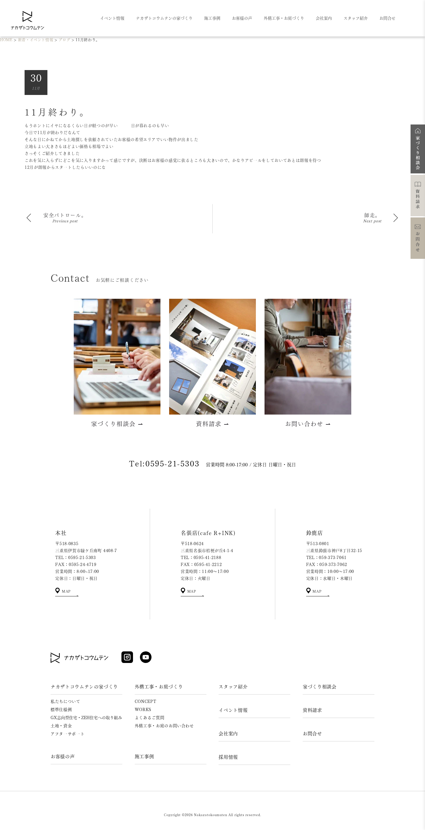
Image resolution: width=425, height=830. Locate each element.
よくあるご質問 (150, 718)
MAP (65, 591)
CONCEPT (145, 701)
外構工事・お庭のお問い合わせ (164, 726)
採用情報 (228, 757)
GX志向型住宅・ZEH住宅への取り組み (86, 718)
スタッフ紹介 (233, 686)
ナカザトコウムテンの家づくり (84, 686)
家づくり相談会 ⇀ (117, 424)
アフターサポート (67, 734)
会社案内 (228, 733)
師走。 (372, 215)
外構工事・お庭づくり (159, 686)
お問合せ (312, 733)
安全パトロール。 (65, 215)
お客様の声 (63, 756)
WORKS (143, 710)
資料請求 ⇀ (212, 424)
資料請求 (312, 710)
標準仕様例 (61, 710)
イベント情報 (233, 710)
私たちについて (65, 701)
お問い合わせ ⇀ (308, 424)
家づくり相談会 (320, 686)
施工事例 (144, 756)
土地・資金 (61, 726)
